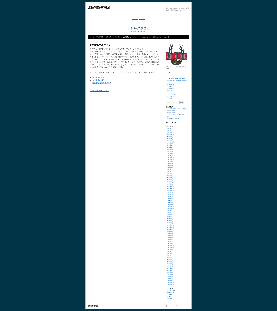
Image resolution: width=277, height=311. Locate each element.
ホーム (92, 37)
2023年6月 (170, 150)
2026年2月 (170, 130)
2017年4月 (170, 218)
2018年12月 (170, 187)
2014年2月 (170, 278)
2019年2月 (170, 183)
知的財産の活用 (98, 80)
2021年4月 (170, 163)
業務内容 (108, 37)
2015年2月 (170, 263)
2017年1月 (170, 224)
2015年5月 (170, 257)
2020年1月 (170, 177)
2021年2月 (170, 165)
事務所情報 (170, 292)
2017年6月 (170, 216)
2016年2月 (170, 241)
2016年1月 (170, 243)
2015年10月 (170, 247)
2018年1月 (170, 204)
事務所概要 (99, 37)
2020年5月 (170, 171)
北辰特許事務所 (99, 7)
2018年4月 (170, 200)
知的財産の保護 (98, 77)
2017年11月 (170, 206)
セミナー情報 (171, 290)
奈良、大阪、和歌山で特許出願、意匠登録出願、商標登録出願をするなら (177, 80)
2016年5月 (170, 235)
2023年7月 (170, 148)
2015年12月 (170, 245)
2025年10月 (170, 134)
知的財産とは (127, 37)
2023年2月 (170, 155)
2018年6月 (170, 198)
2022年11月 (170, 159)
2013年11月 (170, 284)
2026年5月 (170, 128)
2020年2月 (170, 175)
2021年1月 (170, 167)
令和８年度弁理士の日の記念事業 (177, 109)
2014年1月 (170, 280)
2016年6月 (170, 234)
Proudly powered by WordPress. (176, 306)
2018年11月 (170, 189)
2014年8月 (170, 267)
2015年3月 (170, 261)
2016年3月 (170, 239)
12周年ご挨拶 (171, 111)
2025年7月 (170, 136)
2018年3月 (170, 202)
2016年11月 (170, 226)
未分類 (169, 296)
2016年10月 (170, 228)
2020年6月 (170, 169)
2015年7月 (170, 253)
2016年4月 (170, 237)
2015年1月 (170, 265)
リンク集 (166, 37)
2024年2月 (170, 146)
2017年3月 (170, 220)
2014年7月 (170, 269)
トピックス (136, 37)
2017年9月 (170, 210)
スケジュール (146, 37)
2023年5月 (170, 152)
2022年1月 (170, 161)
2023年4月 (170, 153)
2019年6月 (170, 179)
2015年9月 (170, 249)
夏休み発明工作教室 (173, 118)
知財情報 (169, 298)
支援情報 (169, 294)
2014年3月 (170, 276)
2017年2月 (170, 222)
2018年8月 (170, 194)
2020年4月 (170, 173)
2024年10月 (170, 142)
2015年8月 (170, 251)
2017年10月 (170, 208)
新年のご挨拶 (171, 112)
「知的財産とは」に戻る (99, 90)
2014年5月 (170, 273)
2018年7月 (170, 196)
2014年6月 (170, 271)
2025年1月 (170, 140)
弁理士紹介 (116, 37)
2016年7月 (170, 232)
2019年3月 (170, 181)
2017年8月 (170, 212)
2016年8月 (170, 230)
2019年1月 (170, 185)
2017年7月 (170, 214)
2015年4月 (170, 259)
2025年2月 (170, 138)
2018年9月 (170, 193)
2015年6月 (170, 255)
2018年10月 (170, 191)
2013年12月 (170, 282)
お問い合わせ (157, 37)
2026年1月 (170, 132)
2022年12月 (170, 157)
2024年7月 (170, 144)
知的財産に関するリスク (101, 83)
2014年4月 (170, 275)
